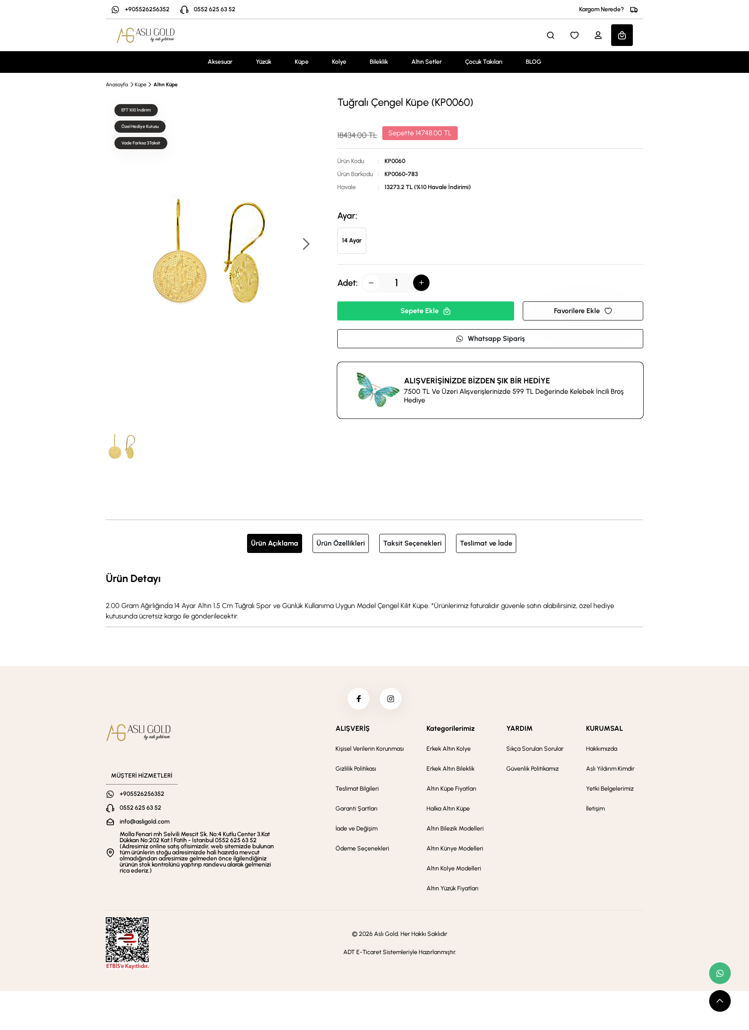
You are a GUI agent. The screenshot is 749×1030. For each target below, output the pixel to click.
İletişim (595, 808)
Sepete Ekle (420, 311)
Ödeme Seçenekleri (362, 848)
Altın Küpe (165, 85)
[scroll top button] (720, 1001)
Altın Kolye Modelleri (454, 868)
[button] (305, 244)
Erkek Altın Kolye (449, 748)
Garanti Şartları (356, 808)
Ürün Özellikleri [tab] (340, 543)
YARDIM (519, 728)
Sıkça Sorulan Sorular (534, 748)
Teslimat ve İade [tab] (486, 543)
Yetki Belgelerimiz (610, 788)
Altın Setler (426, 61)
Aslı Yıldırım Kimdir (610, 768)
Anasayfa (117, 85)
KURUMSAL (604, 728)
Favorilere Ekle (577, 311)
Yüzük (263, 61)
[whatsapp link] (720, 973)
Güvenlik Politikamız (532, 768)
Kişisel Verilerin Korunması (369, 748)
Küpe (302, 61)
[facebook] (358, 699)
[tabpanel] (374, 595)
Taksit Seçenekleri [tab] (412, 543)
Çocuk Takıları (483, 61)
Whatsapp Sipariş (496, 338)
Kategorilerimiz (451, 728)
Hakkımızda (601, 748)
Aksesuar (220, 61)
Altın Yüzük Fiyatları (453, 888)
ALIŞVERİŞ (352, 728)
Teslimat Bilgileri (357, 788)
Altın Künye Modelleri (455, 848)
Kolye (339, 61)
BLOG (533, 61)
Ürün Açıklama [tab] (274, 543)
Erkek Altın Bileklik (451, 768)
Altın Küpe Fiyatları (451, 788)
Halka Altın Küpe (448, 808)
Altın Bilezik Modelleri (455, 828)
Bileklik (379, 61)
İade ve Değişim (356, 828)
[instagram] (390, 699)
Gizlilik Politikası (355, 768)
